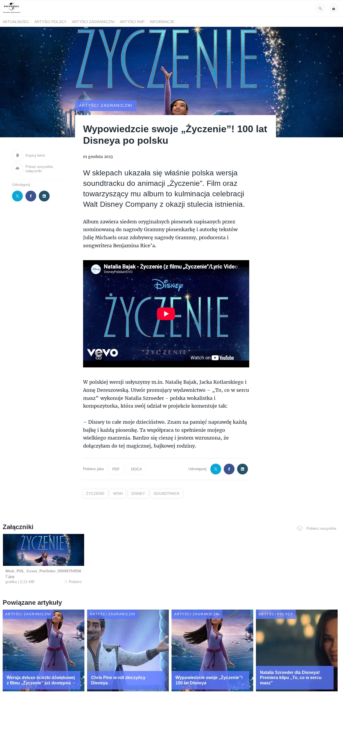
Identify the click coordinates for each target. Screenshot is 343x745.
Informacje (162, 22)
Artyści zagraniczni (93, 22)
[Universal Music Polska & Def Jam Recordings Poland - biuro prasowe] (11, 13)
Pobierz (75, 582)
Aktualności (16, 22)
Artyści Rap (132, 22)
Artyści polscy (50, 22)
